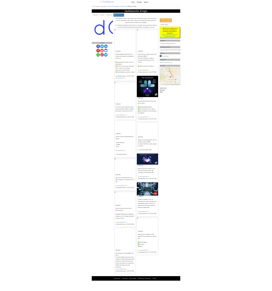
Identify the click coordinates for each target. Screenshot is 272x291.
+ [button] (161, 69)
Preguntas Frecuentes (144, 278)
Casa (133, 2)
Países (146, 2)
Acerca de (117, 278)
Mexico (98, 6)
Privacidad (133, 278)
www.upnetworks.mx (120, 78)
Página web (109, 14)
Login (154, 278)
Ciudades (139, 2)
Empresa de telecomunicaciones (168, 43)
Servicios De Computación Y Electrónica (116, 6)
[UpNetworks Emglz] (170, 77)
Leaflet (163, 84)
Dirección (96, 14)
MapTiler (167, 84)
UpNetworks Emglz (171, 79)
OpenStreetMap (173, 84)
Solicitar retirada (164, 24)
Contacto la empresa (119, 14)
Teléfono (102, 14)
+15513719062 (165, 56)
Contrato (125, 278)
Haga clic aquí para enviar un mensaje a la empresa (171, 49)
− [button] (161, 71)
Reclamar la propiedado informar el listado (166, 20)
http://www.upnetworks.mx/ (166, 62)
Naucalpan (103, 6)
